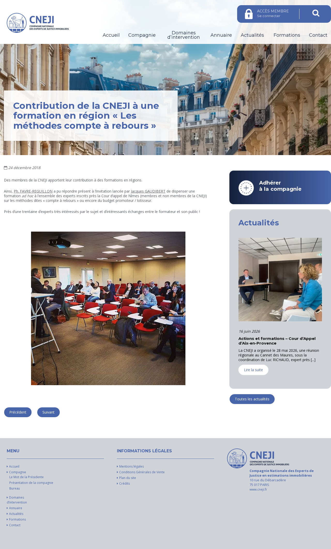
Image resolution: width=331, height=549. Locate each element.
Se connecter (273, 13)
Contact (318, 35)
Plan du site (127, 478)
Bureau (14, 488)
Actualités (252, 35)
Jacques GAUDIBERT (148, 191)
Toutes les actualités (252, 398)
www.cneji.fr (258, 489)
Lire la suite (253, 374)
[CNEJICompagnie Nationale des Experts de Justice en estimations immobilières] (258, 458)
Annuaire (221, 35)
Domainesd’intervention (183, 35)
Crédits (124, 483)
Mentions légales (131, 466)
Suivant (48, 412)
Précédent (17, 412)
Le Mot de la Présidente (26, 477)
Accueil (111, 35)
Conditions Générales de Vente (142, 472)
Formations (287, 35)
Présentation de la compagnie (31, 483)
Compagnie (142, 35)
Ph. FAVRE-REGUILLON (33, 191)
